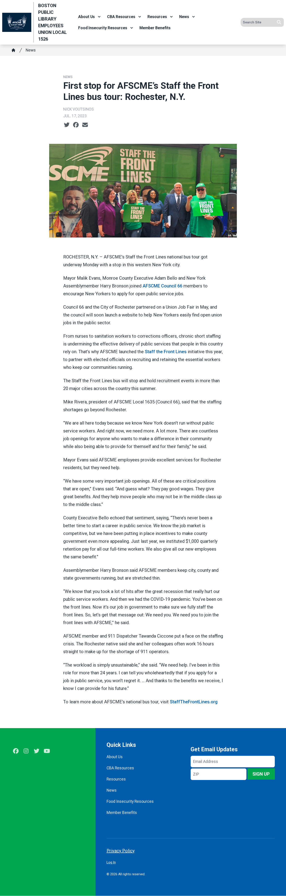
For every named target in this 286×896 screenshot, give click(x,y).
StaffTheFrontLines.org (194, 701)
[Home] (13, 50)
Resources (157, 16)
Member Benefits (154, 28)
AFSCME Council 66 (162, 286)
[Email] (85, 125)
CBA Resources (121, 16)
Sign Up (261, 774)
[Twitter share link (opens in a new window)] (66, 125)
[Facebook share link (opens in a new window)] (75, 125)
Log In (111, 862)
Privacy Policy (121, 850)
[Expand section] (99, 16)
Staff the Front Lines (166, 351)
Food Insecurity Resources (102, 28)
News (184, 16)
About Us (86, 16)
